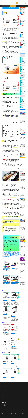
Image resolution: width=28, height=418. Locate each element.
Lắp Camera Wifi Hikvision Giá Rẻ (23, 87)
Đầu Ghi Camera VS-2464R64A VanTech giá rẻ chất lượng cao (23, 35)
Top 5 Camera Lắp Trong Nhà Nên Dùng (22, 58)
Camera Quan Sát (5, 7)
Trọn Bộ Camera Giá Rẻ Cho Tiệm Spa (8, 254)
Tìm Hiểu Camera (4, 400)
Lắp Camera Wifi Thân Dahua (23, 80)
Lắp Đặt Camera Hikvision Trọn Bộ (23, 97)
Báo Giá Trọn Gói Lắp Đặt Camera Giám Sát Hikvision (22, 116)
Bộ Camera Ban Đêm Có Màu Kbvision (22, 100)
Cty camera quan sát (4, 405)
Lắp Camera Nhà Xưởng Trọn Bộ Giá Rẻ (6, 281)
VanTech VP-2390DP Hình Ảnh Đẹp (6, 330)
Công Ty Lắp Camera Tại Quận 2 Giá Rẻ (22, 242)
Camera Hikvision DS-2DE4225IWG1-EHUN (13, 375)
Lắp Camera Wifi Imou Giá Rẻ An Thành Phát (22, 177)
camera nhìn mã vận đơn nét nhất (22, 71)
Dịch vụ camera (4, 396)
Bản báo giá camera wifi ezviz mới (23, 92)
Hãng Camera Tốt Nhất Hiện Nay (23, 135)
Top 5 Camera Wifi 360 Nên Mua (23, 73)
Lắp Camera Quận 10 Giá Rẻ (22, 261)
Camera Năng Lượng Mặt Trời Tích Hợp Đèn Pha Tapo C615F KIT (14, 315)
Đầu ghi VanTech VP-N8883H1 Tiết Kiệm (23, 47)
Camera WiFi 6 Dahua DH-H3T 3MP (6, 375)
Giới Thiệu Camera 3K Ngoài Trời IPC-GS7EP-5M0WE (10, 252)
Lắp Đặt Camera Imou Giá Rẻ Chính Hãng (10, 251)
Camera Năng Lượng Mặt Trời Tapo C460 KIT (6, 313)
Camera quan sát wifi (4, 404)
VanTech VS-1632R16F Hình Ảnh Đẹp (22, 24)
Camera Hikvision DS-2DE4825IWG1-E (13, 361)
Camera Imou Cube (22, 93)
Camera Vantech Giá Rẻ (10, 7)
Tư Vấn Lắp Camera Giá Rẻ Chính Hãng (22, 156)
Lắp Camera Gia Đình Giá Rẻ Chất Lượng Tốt (22, 222)
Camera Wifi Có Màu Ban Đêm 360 (22, 78)
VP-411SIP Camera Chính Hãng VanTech (23, 13)
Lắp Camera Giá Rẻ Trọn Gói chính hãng (23, 102)
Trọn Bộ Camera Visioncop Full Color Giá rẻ (22, 107)
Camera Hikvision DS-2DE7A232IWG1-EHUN (5, 361)
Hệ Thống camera (4, 406)
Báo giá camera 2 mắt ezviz (23, 64)
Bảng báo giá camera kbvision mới (22, 67)
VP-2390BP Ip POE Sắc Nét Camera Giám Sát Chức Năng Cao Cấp (14, 331)
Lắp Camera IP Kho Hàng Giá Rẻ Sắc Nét (14, 281)
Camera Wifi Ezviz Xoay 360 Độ (22, 85)
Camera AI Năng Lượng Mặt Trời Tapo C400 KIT (14, 299)
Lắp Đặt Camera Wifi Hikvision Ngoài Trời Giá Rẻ (23, 83)
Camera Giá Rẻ (23, 3)
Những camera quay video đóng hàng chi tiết (23, 62)
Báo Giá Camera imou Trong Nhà (23, 60)
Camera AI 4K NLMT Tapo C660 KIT (6, 299)
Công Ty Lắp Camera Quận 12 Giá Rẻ (22, 201)
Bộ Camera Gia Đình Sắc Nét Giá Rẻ (6, 267)
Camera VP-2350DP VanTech (6, 344)
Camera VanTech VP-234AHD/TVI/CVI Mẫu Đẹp (14, 344)
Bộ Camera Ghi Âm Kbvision (22, 104)
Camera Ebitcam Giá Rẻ (23, 89)
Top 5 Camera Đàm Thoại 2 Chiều (22, 69)
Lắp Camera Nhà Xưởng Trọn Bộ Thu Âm (9, 255)
